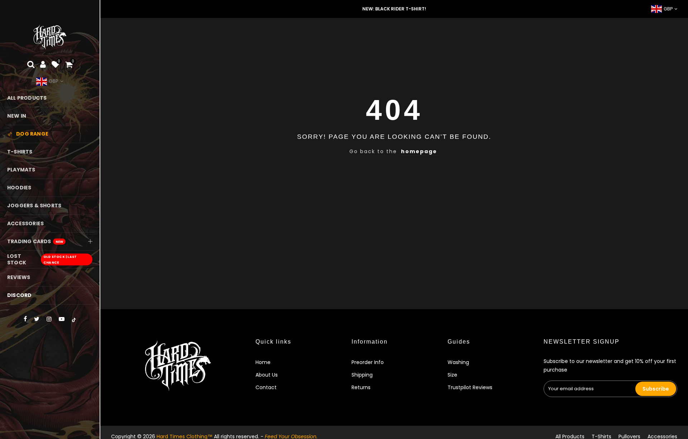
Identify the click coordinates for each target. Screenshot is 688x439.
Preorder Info (368, 362)
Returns (361, 387)
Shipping (362, 374)
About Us (266, 374)
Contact (266, 387)
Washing (458, 362)
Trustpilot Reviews (470, 387)
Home (263, 362)
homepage (419, 151)
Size (452, 374)
